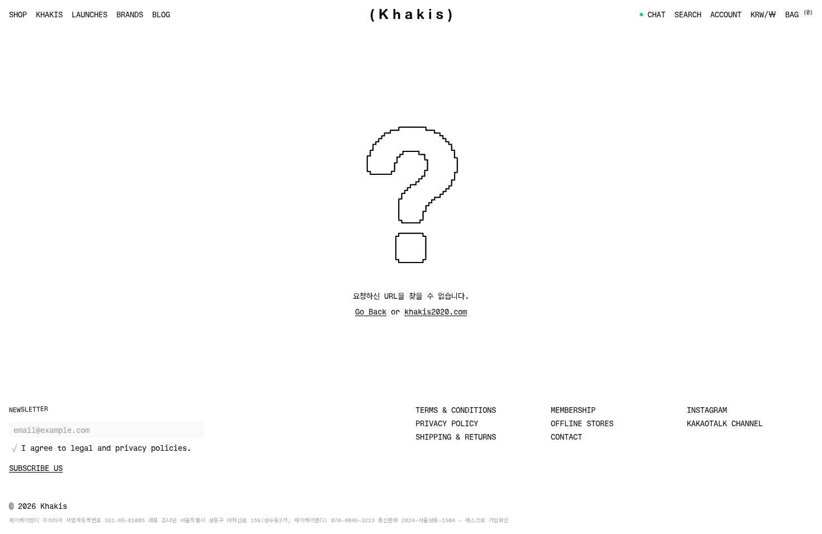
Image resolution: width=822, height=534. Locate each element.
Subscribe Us (36, 468)
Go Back (370, 311)
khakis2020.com (435, 311)
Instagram (707, 409)
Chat (656, 14)
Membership (573, 409)
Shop (18, 14)
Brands (129, 14)
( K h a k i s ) (411, 14)
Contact (566, 436)
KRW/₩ (763, 14)
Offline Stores (582, 423)
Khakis (49, 14)
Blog (161, 14)
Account (725, 14)
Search (687, 14)
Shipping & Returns (455, 436)
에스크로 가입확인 (487, 520)
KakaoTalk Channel (725, 423)
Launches (89, 14)
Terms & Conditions (455, 409)
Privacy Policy (446, 423)
